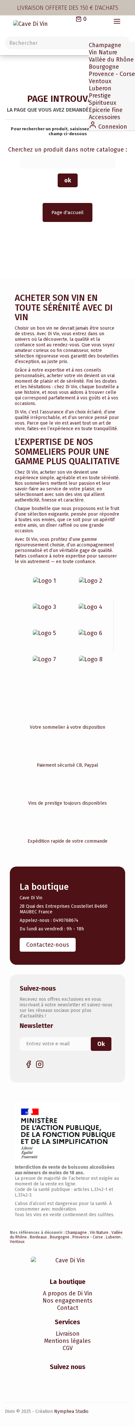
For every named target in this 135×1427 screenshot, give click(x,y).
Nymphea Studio (71, 1411)
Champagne (105, 45)
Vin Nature (103, 52)
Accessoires (104, 117)
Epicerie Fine (106, 110)
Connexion (112, 126)
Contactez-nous (47, 944)
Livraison (68, 1333)
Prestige (100, 95)
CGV (68, 1348)
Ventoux (100, 81)
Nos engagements (67, 1300)
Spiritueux (102, 102)
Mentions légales (67, 1341)
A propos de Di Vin (67, 1293)
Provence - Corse (112, 74)
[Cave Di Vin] (35, 24)
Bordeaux (39, 1237)
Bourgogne (104, 66)
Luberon (100, 88)
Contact (67, 1307)
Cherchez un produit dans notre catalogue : (67, 149)
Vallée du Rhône (111, 59)
